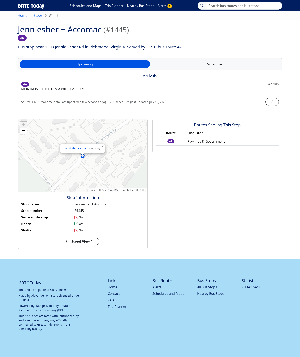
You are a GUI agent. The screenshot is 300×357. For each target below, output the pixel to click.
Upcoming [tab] (85, 64)
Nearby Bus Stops (140, 5)
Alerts (164, 5)
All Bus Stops (207, 287)
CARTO (142, 190)
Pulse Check (251, 287)
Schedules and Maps (86, 5)
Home (22, 15)
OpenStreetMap (111, 190)
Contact (114, 293)
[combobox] (244, 6)
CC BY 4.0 (25, 300)
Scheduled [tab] (215, 64)
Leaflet (93, 190)
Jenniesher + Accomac (82, 148)
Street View (81, 241)
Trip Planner (114, 5)
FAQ (111, 300)
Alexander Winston (44, 296)
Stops (38, 15)
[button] (83, 156)
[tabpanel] (150, 92)
